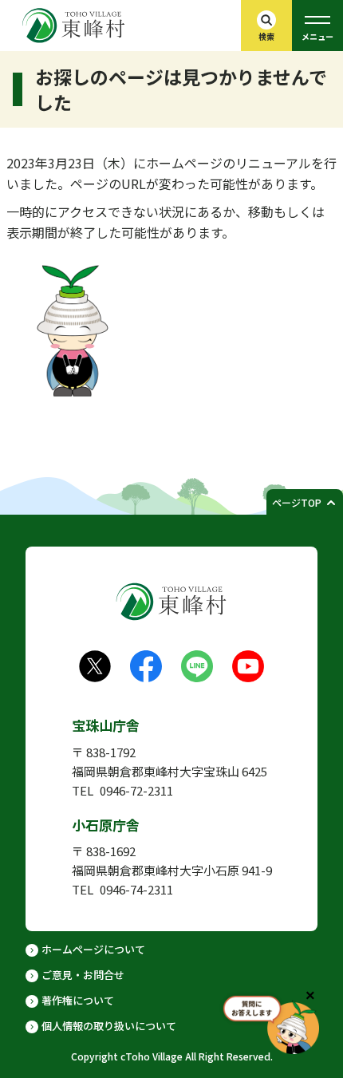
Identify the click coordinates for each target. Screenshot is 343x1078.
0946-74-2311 (136, 889)
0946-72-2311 (136, 790)
